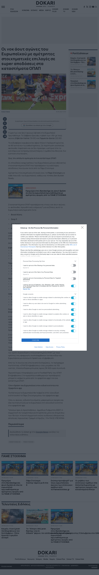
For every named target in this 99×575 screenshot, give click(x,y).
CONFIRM (35, 340)
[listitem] (49, 261)
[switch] (73, 265)
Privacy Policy (60, 347)
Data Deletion (38, 347)
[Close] (83, 228)
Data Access (49, 347)
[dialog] (49, 287)
